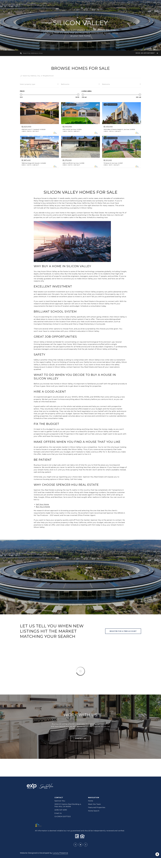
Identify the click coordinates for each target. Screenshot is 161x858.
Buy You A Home (43, 507)
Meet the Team (94, 804)
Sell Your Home (42, 504)
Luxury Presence (60, 853)
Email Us (58, 813)
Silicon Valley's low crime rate (101, 360)
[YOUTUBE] (80, 845)
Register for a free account (123, 631)
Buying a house (40, 465)
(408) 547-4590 (61, 810)
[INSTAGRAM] (75, 845)
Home (90, 801)
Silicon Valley (87, 279)
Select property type (27, 84)
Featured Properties (96, 807)
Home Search (93, 811)
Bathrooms (65, 84)
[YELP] (85, 845)
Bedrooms (106, 84)
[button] (146, 53)
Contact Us (80, 738)
